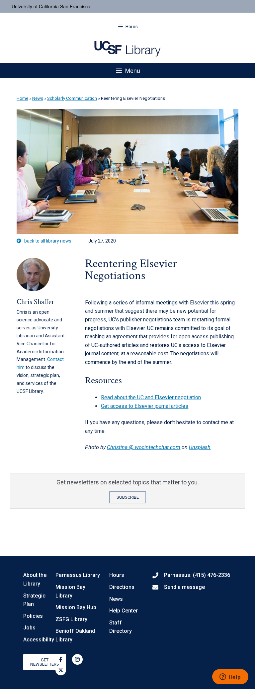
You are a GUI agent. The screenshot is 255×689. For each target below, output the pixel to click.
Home (22, 98)
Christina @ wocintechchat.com (143, 447)
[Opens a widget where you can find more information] (230, 677)
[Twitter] (60, 670)
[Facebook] (60, 659)
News (37, 98)
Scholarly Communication (72, 98)
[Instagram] (77, 659)
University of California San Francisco (51, 6)
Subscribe (128, 497)
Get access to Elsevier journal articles (144, 406)
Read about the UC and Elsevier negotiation (151, 397)
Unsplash (200, 447)
